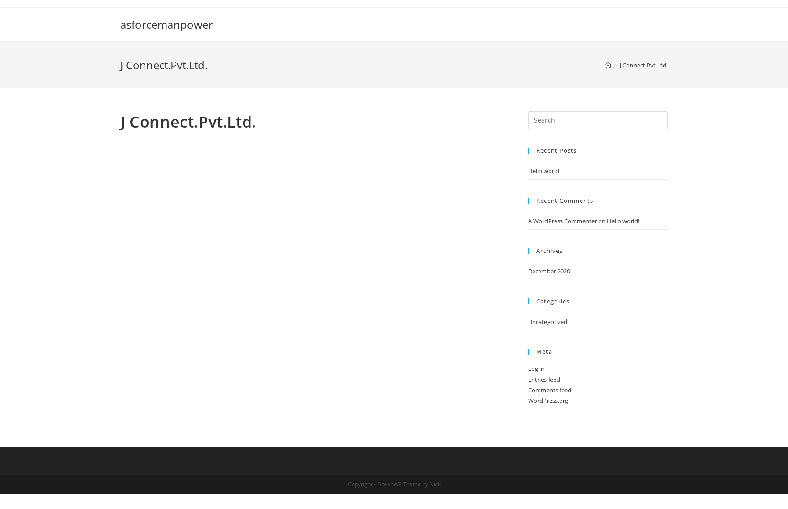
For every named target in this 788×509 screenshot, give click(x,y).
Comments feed (549, 390)
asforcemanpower (166, 24)
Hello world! (544, 171)
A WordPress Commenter (562, 221)
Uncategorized (547, 322)
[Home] (608, 65)
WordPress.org (548, 400)
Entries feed (544, 379)
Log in (536, 369)
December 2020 (549, 271)
